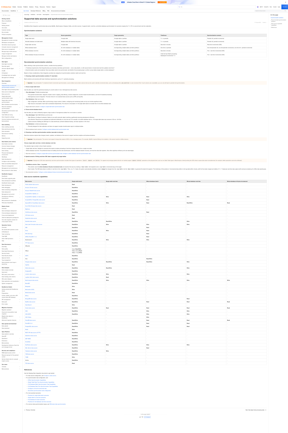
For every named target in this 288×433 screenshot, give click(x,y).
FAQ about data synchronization (58, 404)
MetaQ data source (30, 292)
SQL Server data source (31, 348)
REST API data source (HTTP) (33, 332)
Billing (44, 11)
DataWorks (13, 11)
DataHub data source (30, 221)
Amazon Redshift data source (32, 190)
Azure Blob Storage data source (33, 206)
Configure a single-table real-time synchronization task (49, 153)
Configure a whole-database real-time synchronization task (77, 153)
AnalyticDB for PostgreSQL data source (35, 200)
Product (264, 22)
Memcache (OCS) (29, 289)
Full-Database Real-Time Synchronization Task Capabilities (43, 386)
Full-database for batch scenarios (36, 399)
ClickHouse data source (31, 212)
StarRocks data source (31, 345)
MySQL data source (30, 302)
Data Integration (46, 14)
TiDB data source (29, 354)
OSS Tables (28, 317)
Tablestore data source (31, 351)
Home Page (26, 14)
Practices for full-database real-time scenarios (39, 401)
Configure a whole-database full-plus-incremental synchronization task (55, 172)
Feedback (148, 417)
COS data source (29, 215)
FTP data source (29, 243)
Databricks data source (31, 218)
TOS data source (29, 363)
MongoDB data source (31, 298)
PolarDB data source (30, 320)
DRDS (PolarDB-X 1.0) (31, 236)
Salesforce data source (31, 335)
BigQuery (27, 209)
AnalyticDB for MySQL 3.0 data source (35, 196)
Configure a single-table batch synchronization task (52, 106)
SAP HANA (28, 338)
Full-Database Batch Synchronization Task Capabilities (42, 384)
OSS (26, 311)
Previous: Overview (30, 410)
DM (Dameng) (28, 233)
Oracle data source (30, 308)
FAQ (48, 11)
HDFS (26, 255)
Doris (26, 230)
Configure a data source (50, 375)
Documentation (5, 11)
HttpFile (27, 265)
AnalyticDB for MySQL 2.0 (31, 193)
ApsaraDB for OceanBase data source (34, 203)
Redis (26, 329)
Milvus (26, 295)
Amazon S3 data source (31, 187)
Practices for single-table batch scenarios (38, 395)
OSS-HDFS (28, 314)
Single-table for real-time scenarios (37, 397)
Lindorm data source (30, 274)
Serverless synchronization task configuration (39, 390)
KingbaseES (28, 271)
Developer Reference (36, 11)
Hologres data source (30, 262)
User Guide (26, 11)
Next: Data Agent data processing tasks (255, 410)
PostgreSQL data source (31, 326)
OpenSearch (28, 305)
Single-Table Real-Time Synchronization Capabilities (41, 382)
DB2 (26, 227)
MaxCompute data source (31, 280)
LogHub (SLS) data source (32, 277)
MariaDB (27, 283)
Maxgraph (27, 286)
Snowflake (27, 341)
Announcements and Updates (58, 11)
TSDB (26, 357)
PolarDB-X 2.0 (28, 323)
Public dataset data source (32, 184)
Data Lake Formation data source (33, 224)
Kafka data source (29, 268)
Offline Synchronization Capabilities (37, 380)
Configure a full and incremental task (37, 388)
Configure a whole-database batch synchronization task (55, 129)
